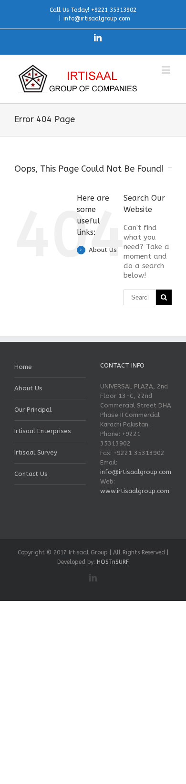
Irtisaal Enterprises (42, 431)
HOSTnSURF (113, 562)
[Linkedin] (98, 37)
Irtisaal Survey (35, 452)
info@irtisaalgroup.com (96, 18)
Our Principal (33, 409)
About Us (103, 249)
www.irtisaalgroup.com (134, 490)
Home (23, 366)
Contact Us (31, 473)
